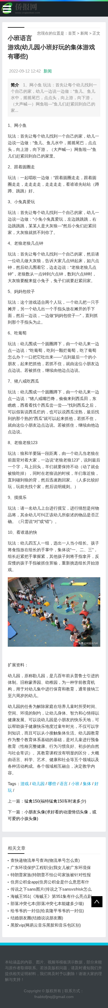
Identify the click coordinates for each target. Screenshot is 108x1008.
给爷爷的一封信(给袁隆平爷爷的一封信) (47, 910)
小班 (75, 783)
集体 (87, 783)
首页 (72, 33)
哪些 (52, 783)
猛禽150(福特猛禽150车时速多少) (55, 801)
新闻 (84, 33)
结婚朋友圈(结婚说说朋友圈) (37, 918)
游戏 (24, 783)
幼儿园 (38, 783)
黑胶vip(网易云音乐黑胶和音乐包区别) (46, 925)
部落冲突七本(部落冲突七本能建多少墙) (47, 903)
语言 (64, 783)
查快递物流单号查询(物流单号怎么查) (45, 860)
